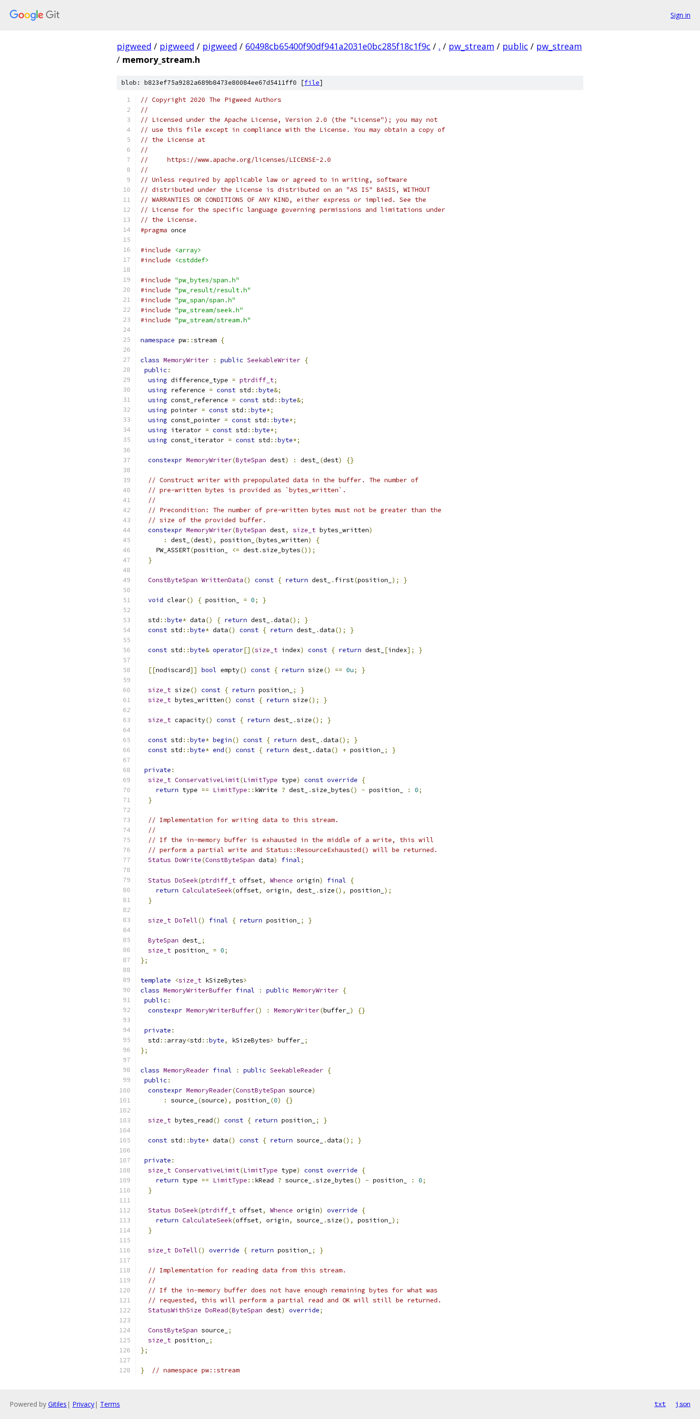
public (515, 46)
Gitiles (57, 1404)
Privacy (83, 1404)
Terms (110, 1404)
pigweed (134, 46)
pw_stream (471, 46)
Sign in (680, 15)
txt (660, 1403)
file (312, 83)
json (682, 1403)
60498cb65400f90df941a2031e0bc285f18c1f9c (337, 46)
